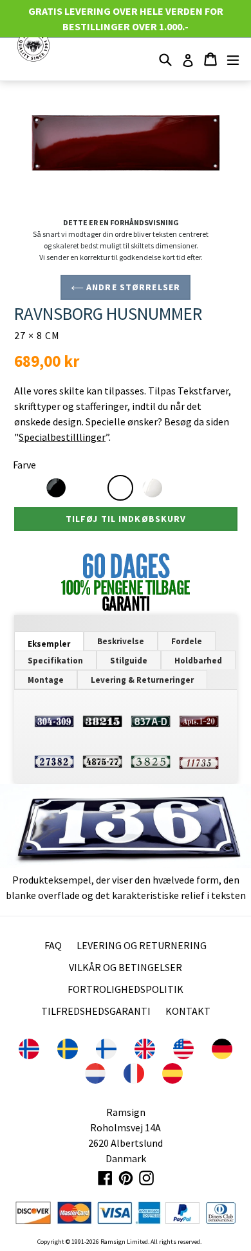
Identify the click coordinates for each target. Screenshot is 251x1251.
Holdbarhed (198, 660)
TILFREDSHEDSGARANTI (96, 1011)
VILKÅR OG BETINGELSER (125, 967)
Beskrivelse (120, 641)
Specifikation (55, 660)
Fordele (186, 641)
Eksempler (49, 643)
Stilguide (128, 660)
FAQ (53, 945)
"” (61, 437)
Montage (46, 679)
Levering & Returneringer (142, 679)
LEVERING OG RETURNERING (142, 945)
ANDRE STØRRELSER (132, 287)
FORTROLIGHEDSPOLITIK (125, 989)
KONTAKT (187, 1011)
